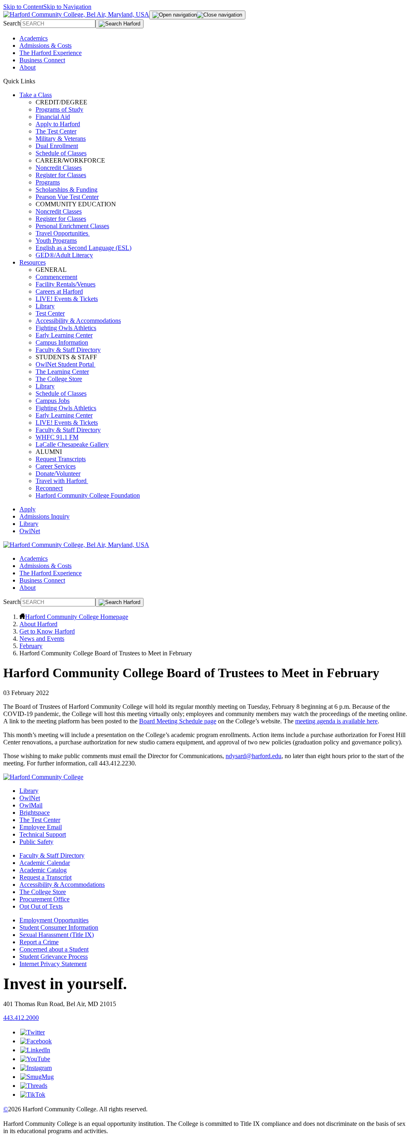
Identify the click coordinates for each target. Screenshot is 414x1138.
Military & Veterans (61, 138)
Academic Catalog (43, 870)
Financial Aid (53, 116)
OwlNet (29, 531)
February (30, 645)
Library (45, 306)
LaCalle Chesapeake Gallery (72, 444)
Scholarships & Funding (66, 189)
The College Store (59, 378)
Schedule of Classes (61, 153)
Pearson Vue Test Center (67, 196)
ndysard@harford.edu (253, 755)
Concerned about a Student (54, 949)
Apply (27, 509)
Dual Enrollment (57, 145)
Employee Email (40, 827)
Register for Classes (61, 175)
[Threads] (33, 1085)
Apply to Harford (58, 124)
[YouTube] (35, 1058)
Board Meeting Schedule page (177, 721)
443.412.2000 (21, 1017)
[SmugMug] (37, 1076)
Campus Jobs (53, 400)
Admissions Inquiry (44, 516)
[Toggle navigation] (197, 15)
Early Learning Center (64, 335)
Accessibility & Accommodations (78, 320)
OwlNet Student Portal (65, 364)
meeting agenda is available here (336, 721)
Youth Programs (56, 240)
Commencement (56, 276)
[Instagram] (36, 1067)
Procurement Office (44, 899)
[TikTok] (32, 1094)
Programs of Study (59, 109)
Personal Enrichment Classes (72, 226)
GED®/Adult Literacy (64, 255)
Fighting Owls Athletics (66, 327)
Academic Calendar (44, 862)
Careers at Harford (59, 291)
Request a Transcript (45, 877)
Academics (33, 38)
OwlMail (30, 805)
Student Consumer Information (58, 927)
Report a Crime (39, 942)
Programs (48, 182)
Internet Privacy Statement (53, 963)
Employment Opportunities (54, 920)
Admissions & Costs (45, 45)
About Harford (38, 624)
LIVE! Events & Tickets (67, 298)
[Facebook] (36, 1041)
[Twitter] (32, 1032)
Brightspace (34, 812)
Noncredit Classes (59, 167)
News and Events (41, 638)
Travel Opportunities (63, 233)
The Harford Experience (50, 52)
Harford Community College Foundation (88, 495)
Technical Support (42, 834)
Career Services (56, 466)
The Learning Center (62, 371)
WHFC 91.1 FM (57, 437)
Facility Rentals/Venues (65, 284)
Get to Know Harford (47, 631)
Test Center (50, 313)
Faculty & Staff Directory (68, 349)
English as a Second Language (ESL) (83, 247)
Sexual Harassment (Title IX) (56, 934)
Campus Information (62, 342)
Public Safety (36, 841)
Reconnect (49, 488)
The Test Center (56, 131)
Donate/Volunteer (58, 473)
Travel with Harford (62, 480)
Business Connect (42, 60)
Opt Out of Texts (41, 906)
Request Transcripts (61, 459)
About (27, 67)
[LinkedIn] (35, 1050)
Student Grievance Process (53, 956)
